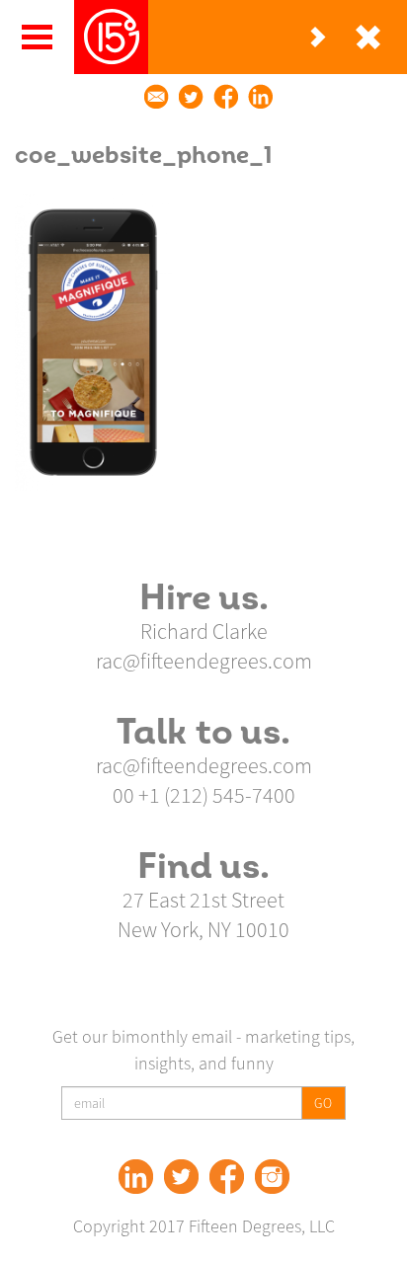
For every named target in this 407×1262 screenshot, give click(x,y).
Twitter (181, 1176)
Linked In (136, 1176)
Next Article (318, 37)
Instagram (272, 1176)
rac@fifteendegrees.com (204, 660)
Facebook (226, 1176)
